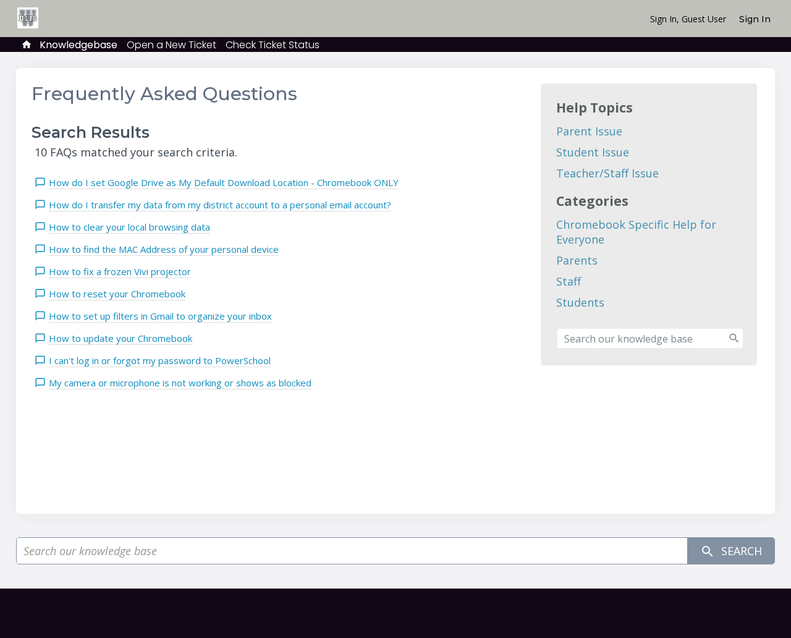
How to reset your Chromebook (117, 293)
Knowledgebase (78, 45)
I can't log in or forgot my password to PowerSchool (160, 360)
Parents (577, 260)
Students (580, 302)
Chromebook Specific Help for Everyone (636, 232)
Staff (568, 281)
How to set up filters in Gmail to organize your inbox (160, 316)
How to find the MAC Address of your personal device (164, 249)
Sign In (755, 19)
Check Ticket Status (272, 45)
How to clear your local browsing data (129, 227)
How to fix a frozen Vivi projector (120, 271)
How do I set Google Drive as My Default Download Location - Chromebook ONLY (224, 182)
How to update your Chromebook (120, 338)
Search (740, 550)
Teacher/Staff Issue (607, 173)
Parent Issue (589, 131)
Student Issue (592, 152)
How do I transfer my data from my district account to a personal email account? (220, 204)
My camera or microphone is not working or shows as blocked (180, 382)
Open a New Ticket (171, 45)
